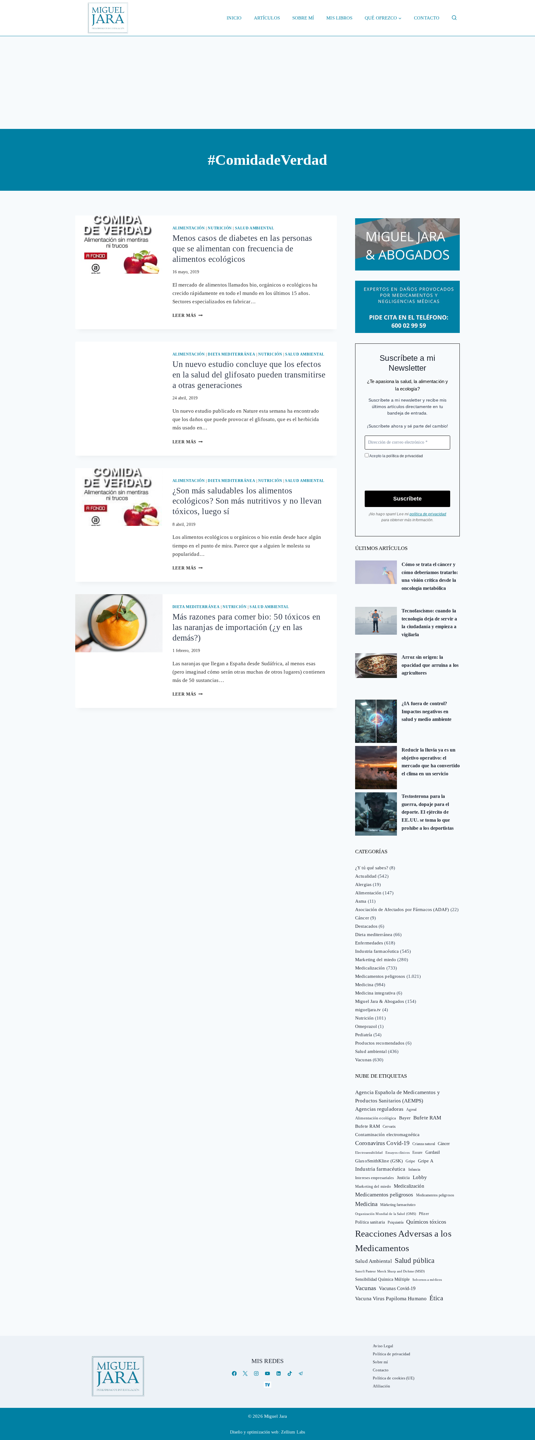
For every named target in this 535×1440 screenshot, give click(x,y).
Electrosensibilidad (369, 1152)
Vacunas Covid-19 (397, 1288)
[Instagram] (256, 1373)
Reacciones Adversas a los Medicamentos (403, 1241)
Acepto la (396, 456)
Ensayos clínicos (397, 1152)
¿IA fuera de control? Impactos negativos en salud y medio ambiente (426, 711)
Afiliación (381, 1386)
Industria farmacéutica (377, 951)
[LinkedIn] (278, 1373)
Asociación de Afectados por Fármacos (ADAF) (402, 909)
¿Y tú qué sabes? (371, 867)
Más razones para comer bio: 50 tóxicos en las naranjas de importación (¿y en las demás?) (246, 627)
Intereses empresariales (374, 1177)
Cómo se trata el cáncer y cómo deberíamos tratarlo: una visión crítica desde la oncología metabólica (430, 576)
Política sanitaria (370, 1222)
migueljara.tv (368, 1009)
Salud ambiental (254, 228)
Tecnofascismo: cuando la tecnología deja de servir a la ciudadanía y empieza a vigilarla (429, 622)
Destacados (366, 926)
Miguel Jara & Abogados (379, 1001)
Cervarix (389, 1126)
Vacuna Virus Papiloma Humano (391, 1299)
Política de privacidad (391, 1354)
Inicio (234, 17)
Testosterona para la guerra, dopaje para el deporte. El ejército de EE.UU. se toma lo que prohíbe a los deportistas (428, 812)
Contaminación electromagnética (387, 1134)
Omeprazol (366, 1026)
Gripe (410, 1161)
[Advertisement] (267, 82)
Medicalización (370, 967)
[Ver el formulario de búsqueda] (454, 17)
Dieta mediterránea (231, 354)
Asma (360, 901)
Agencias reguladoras (379, 1109)
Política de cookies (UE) (393, 1378)
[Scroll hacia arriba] (524, 1387)
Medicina (364, 984)
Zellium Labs (293, 1432)
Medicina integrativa (375, 993)
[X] (245, 1373)
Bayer (405, 1117)
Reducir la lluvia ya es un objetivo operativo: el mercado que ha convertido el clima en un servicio (431, 761)
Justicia (403, 1177)
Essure (417, 1153)
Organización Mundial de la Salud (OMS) (385, 1214)
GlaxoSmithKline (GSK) (379, 1160)
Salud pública (414, 1260)
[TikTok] (289, 1373)
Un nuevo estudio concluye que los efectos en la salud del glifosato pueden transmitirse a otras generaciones (249, 375)
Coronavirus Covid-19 (382, 1143)
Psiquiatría (395, 1222)
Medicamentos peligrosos (380, 976)
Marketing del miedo (375, 959)
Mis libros (339, 17)
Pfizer (424, 1214)
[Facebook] (234, 1373)
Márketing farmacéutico (397, 1205)
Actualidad (365, 876)
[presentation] (119, 244)
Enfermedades (369, 942)
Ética (436, 1298)
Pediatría (363, 1034)
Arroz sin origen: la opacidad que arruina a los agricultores (430, 664)
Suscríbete (407, 499)
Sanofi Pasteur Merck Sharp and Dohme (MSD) (390, 1271)
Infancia (414, 1169)
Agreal (411, 1109)
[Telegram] (301, 1373)
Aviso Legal (383, 1346)
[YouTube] (267, 1373)
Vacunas (363, 1059)
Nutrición (220, 228)
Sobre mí (303, 17)
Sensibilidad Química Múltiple (382, 1279)
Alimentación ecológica (375, 1118)
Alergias (363, 884)
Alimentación (188, 228)
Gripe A (425, 1160)
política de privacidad (404, 456)
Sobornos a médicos (427, 1279)
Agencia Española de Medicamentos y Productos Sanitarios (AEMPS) (397, 1096)
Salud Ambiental (373, 1261)
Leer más (187, 315)
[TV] (267, 1384)
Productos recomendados (379, 1043)
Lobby (420, 1177)
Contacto (426, 17)
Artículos (267, 17)
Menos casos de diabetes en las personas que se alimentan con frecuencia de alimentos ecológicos (242, 248)
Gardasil (432, 1152)
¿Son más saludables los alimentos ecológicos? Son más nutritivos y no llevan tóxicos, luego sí (247, 501)
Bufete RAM (427, 1118)
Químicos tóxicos (426, 1222)
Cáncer (362, 917)
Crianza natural (423, 1144)
